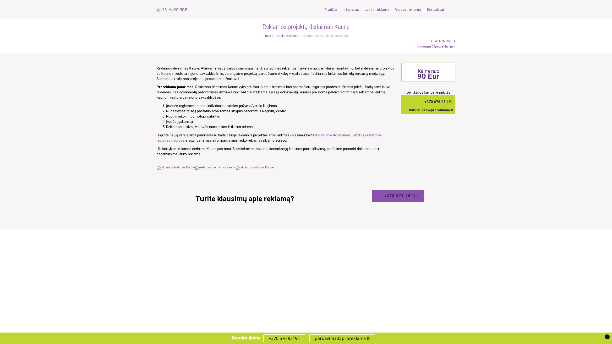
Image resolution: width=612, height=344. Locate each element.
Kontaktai (435, 9)
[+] (176, 168)
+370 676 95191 (442, 41)
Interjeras (351, 9)
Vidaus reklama (408, 9)
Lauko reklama (377, 9)
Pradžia (330, 9)
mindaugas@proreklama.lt (435, 46)
